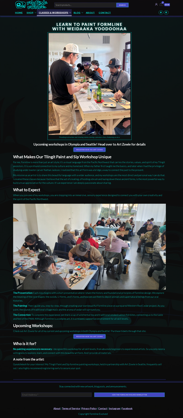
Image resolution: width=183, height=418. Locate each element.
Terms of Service (71, 408)
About (90, 12)
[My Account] (156, 4)
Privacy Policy (89, 408)
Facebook (161, 12)
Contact (105, 12)
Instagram (166, 12)
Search (122, 5)
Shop (30, 12)
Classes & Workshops (53, 12)
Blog (77, 12)
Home (19, 12)
